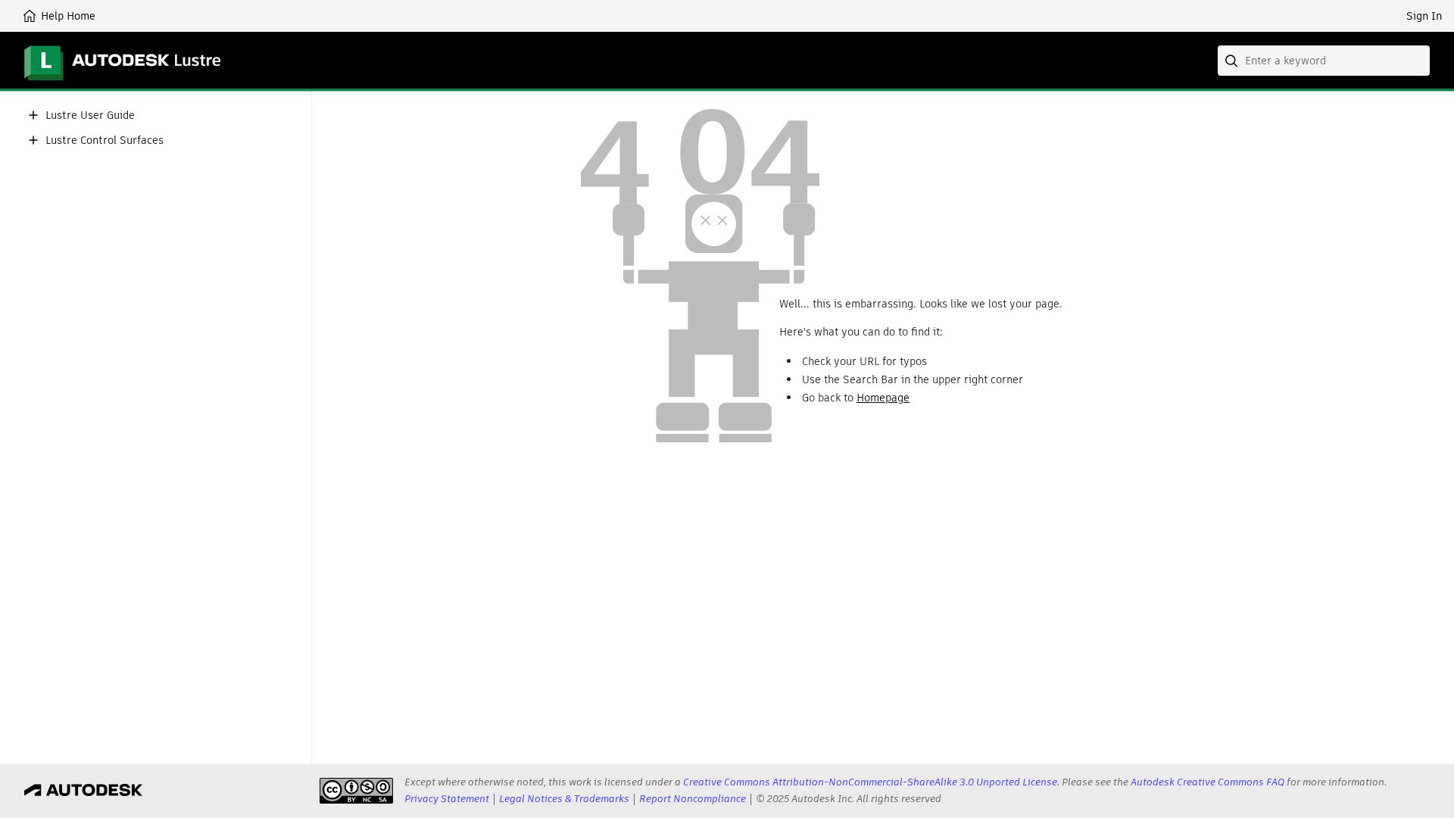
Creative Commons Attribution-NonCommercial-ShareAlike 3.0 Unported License (870, 782)
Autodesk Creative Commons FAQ (1207, 782)
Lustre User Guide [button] (90, 115)
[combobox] (1324, 60)
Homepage (883, 397)
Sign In (1424, 15)
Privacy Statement (446, 798)
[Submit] (1233, 60)
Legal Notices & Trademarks (564, 798)
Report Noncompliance (692, 798)
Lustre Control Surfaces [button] (104, 140)
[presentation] (356, 791)
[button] (33, 115)
